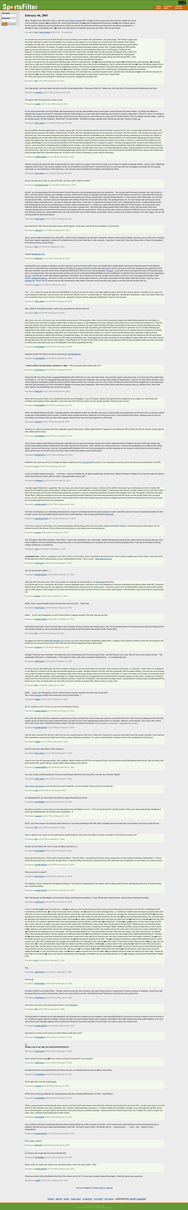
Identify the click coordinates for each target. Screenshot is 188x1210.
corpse (38, 533)
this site (137, 119)
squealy (38, 647)
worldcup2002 (41, 157)
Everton (110, 271)
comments (168, 6)
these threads (76, 21)
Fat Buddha (40, 347)
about (158, 8)
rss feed (98, 1199)
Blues (77, 335)
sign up (12, 24)
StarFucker (39, 219)
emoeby (38, 422)
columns (178, 6)
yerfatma (39, 93)
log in (101, 1188)
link (32, 1141)
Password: (6, 18)
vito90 (37, 104)
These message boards (35, 786)
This (26, 1033)
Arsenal (79, 268)
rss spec (109, 1199)
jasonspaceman (41, 185)
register (109, 1188)
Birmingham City (57, 641)
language (73, 1005)
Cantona (38, 695)
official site (142, 138)
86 (36, 32)
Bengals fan (30, 281)
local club (109, 514)
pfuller (37, 596)
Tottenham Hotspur (39, 278)
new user (178, 8)
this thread (100, 582)
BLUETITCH (40, 455)
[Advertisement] (163, 33)
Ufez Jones (39, 123)
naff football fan (74, 354)
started (85, 462)
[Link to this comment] (25, 81)
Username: (6, 13)
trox (36, 285)
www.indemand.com (103, 559)
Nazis (54, 1082)
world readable (138, 1199)
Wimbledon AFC (38, 254)
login (166, 8)
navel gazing (45, 32)
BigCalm (38, 230)
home (158, 6)
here (42, 1094)
